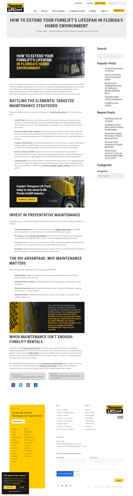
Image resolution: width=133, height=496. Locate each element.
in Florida (45, 166)
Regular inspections (62, 229)
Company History (90, 429)
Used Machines (89, 421)
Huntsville (15, 456)
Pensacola (27, 445)
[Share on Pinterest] (44, 385)
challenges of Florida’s (47, 366)
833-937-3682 (100, 3)
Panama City (28, 442)
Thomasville (28, 451)
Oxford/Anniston (29, 440)
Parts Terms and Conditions (65, 429)
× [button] (27, 474)
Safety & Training (62, 410)
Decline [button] (21, 487)
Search (119, 56)
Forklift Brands (89, 415)
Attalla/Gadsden (16, 437)
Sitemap (88, 486)
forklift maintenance (58, 112)
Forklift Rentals (89, 423)
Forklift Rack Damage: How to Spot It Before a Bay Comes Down (114, 135)
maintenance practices (31, 348)
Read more (17, 484)
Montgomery (28, 432)
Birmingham (15, 442)
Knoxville (14, 459)
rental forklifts (33, 353)
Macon (14, 461)
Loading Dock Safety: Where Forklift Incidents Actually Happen (114, 127)
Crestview (15, 448)
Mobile (26, 429)
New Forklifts (89, 418)
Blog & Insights (89, 412)
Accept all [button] (9, 487)
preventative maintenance (52, 364)
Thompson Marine (62, 423)
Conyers (14, 445)
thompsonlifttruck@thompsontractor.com (69, 444)
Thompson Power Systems (65, 421)
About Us (88, 410)
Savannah (27, 448)
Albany (14, 432)
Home (39, 31)
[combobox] (110, 176)
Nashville (27, 434)
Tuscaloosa (27, 453)
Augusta (14, 440)
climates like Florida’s (38, 236)
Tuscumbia (27, 456)
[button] (15, 491)
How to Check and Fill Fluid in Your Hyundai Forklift (113, 77)
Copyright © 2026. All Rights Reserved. (115, 486)
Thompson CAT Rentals (64, 426)
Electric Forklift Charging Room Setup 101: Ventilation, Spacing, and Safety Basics (113, 88)
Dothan (14, 453)
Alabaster (14, 429)
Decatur (14, 451)
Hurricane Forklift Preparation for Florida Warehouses (113, 144)
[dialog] (15, 483)
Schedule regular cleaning (59, 166)
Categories (102, 171)
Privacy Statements (98, 486)
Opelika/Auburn (29, 437)
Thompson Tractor (62, 415)
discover (17, 421)
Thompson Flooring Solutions (66, 412)
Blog (45, 31)
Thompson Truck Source (64, 418)
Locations (78, 3)
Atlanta (14, 434)
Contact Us (88, 426)
